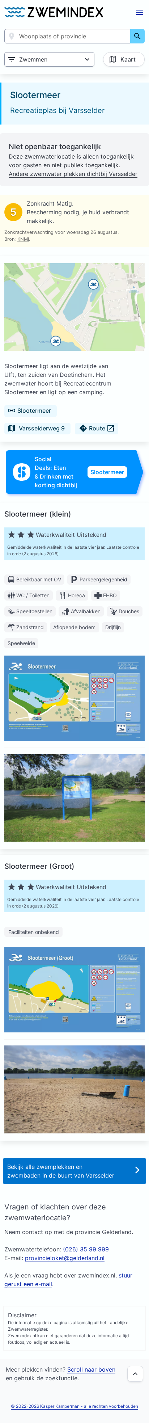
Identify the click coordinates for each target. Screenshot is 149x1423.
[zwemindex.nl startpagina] (53, 12)
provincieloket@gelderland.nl (65, 1258)
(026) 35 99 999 (86, 1249)
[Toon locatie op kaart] (74, 308)
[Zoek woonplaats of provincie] (137, 36)
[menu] (139, 12)
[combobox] (67, 36)
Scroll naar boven (91, 1369)
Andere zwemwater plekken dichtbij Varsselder (73, 173)
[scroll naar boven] (135, 1374)
